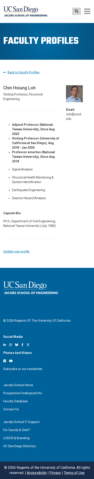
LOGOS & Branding (16, 438)
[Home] (25, 11)
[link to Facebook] (22, 345)
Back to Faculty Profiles (24, 72)
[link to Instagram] (10, 345)
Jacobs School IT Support (21, 422)
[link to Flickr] (4, 361)
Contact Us (11, 409)
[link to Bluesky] (16, 345)
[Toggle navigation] (87, 11)
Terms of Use (74, 473)
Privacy (55, 473)
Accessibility (37, 473)
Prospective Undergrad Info (22, 393)
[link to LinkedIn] (4, 345)
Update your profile (16, 251)
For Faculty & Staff (16, 430)
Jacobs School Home (18, 385)
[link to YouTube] (11, 361)
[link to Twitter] (28, 345)
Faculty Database (15, 401)
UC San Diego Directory (19, 446)
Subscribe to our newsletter (22, 369)
